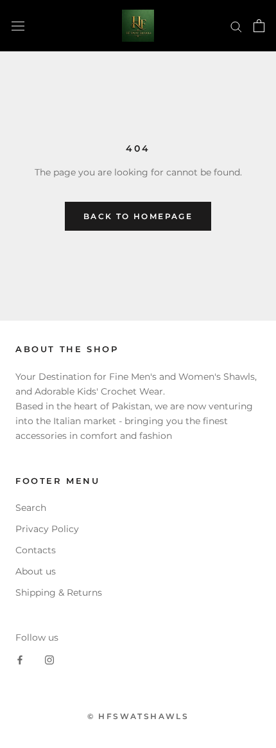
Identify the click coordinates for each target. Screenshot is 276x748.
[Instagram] (49, 659)
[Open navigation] (18, 26)
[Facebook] (19, 659)
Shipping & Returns (58, 592)
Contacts (35, 550)
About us (35, 571)
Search (30, 507)
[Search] (236, 26)
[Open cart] (259, 25)
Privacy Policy (47, 529)
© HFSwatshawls (138, 716)
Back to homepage (138, 216)
